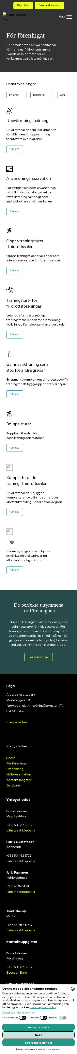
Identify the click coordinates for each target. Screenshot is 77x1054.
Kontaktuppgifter (19, 780)
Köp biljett (23, 5)
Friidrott (14, 94)
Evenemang (14, 769)
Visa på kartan (16, 722)
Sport (10, 758)
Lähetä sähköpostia (20, 830)
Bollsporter (39, 94)
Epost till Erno (16, 972)
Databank (13, 785)
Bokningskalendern (49, 5)
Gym (63, 94)
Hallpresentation (18, 774)
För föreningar (17, 763)
